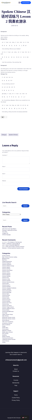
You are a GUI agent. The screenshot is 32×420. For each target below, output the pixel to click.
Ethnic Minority (5, 320)
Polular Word (5, 327)
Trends (3, 342)
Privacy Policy (16, 400)
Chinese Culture (6, 271)
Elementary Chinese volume (8, 318)
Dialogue (4, 134)
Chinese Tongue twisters (8, 307)
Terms (16, 395)
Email (3, 173)
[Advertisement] (16, 124)
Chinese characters (6, 264)
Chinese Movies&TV (6, 290)
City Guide (4, 312)
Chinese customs (6, 273)
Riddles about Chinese (7, 332)
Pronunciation (5, 329)
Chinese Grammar (6, 280)
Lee (3, 245)
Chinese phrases (6, 295)
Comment (5, 155)
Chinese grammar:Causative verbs (16, 248)
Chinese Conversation (7, 270)
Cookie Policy (16, 397)
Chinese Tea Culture (7, 305)
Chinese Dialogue (6, 274)
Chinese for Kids (6, 279)
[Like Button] (2, 117)
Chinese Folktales (6, 276)
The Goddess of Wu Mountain (15, 242)
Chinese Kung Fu (6, 285)
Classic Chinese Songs (7, 314)
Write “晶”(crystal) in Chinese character (15, 246)
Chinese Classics (6, 267)
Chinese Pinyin (5, 296)
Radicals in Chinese (6, 330)
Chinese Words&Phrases (8, 311)
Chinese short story (6, 302)
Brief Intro (4, 260)
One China (4, 231)
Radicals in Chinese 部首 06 (13, 243)
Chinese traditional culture (8, 308)
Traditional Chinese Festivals (8, 339)
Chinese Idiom (5, 283)
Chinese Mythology (6, 292)
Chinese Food (5, 277)
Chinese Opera (5, 293)
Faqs (16, 385)
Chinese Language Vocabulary (9, 288)
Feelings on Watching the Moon (9, 230)
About (16, 369)
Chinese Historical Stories (8, 282)
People (3, 326)
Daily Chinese (5, 315)
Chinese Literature (6, 289)
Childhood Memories (7, 261)
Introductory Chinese (7, 323)
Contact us (16, 371)
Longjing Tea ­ (5, 233)
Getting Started (25, 2)
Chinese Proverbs (6, 299)
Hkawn (3, 243)
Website (4, 180)
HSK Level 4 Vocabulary (7, 321)
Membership (15, 382)
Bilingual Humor (5, 258)
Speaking (4, 335)
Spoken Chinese (13, 134)
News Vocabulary (6, 324)
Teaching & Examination (7, 338)
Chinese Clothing (6, 268)
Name (4, 166)
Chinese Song (5, 304)
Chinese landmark (6, 286)
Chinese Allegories (6, 262)
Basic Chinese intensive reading (9, 257)
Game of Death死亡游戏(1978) (12, 245)
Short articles (5, 333)
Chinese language (6, 234)
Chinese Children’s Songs (8, 265)
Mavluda (4, 248)
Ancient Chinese (6, 255)
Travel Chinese (5, 340)
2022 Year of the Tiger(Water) (9, 228)
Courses (16, 380)
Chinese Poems (5, 298)
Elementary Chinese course (8, 317)
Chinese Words (5, 310)
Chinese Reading (6, 301)
